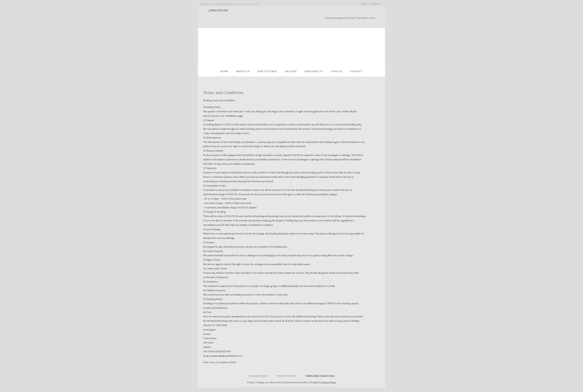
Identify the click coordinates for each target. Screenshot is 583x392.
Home (364, 4)
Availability (314, 71)
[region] (291, 47)
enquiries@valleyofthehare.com (350, 18)
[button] (202, 47)
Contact (356, 71)
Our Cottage (267, 71)
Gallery (291, 71)
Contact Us (375, 4)
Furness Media (329, 382)
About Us (243, 71)
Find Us (336, 71)
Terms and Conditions (319, 376)
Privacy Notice (286, 376)
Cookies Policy (258, 376)
